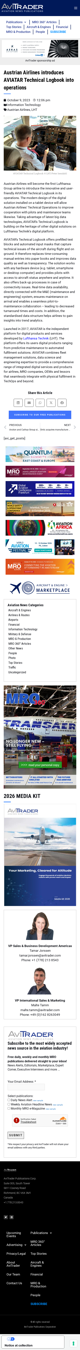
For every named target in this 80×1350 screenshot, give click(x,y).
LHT (34, 110)
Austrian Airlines (18, 110)
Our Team (13, 1274)
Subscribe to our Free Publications (40, 415)
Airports (13, 620)
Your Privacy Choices (37, 1339)
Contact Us (14, 1283)
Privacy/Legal (16, 1253)
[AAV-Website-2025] (40, 48)
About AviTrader (13, 1264)
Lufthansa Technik (36, 338)
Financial (62, 27)
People (40, 32)
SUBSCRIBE (58, 32)
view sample (38, 1100)
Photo (12, 658)
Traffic (12, 667)
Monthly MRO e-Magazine (33, 1108)
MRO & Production (18, 32)
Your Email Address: (22, 1081)
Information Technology (24, 105)
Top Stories (13, 27)
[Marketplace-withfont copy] (40, 587)
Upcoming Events (14, 1234)
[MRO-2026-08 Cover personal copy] (40, 737)
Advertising (15, 1245)
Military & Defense (19, 634)
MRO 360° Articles (44, 22)
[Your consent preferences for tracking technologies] (73, 1343)
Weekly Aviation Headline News (36, 1104)
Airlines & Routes (19, 615)
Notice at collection (19, 1345)
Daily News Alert (26, 1100)
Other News (15, 648)
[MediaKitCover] (40, 854)
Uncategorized (17, 672)
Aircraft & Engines (39, 27)
